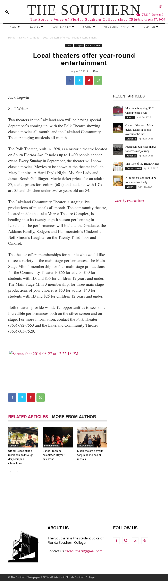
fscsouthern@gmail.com (83, 551)
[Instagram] (160, 7)
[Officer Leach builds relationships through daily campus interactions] (23, 437)
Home (11, 37)
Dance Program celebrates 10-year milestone (53, 455)
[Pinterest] (89, 80)
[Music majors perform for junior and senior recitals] (92, 437)
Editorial (131, 186)
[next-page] (17, 471)
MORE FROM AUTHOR (74, 416)
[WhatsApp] (98, 80)
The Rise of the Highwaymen (142, 163)
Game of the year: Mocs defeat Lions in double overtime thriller (139, 129)
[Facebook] (70, 80)
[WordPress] (144, 540)
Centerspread (134, 168)
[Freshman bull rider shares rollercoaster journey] (118, 149)
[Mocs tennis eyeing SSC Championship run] (118, 111)
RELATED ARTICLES (28, 416)
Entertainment (93, 45)
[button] (7, 12)
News (22, 37)
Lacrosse (131, 138)
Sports (130, 117)
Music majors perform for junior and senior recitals (90, 455)
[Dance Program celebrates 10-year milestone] (58, 437)
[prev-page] (10, 471)
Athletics (131, 155)
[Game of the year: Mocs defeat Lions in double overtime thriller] (118, 128)
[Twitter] (79, 80)
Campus (34, 37)
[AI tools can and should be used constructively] (118, 181)
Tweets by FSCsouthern (128, 200)
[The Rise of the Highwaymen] (118, 166)
